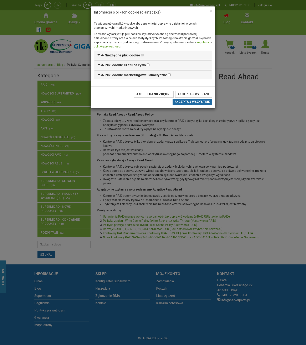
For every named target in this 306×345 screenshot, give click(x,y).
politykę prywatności (107, 46)
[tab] (153, 55)
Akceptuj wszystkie (192, 101)
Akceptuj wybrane (194, 94)
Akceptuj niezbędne (153, 94)
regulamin (203, 42)
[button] (118, 55)
